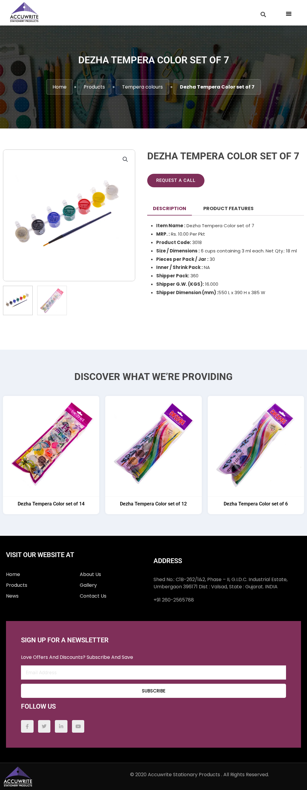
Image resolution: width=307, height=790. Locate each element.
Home (59, 86)
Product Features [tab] (228, 208)
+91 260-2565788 (174, 599)
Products (94, 86)
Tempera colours (142, 86)
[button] (288, 13)
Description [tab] (169, 208)
